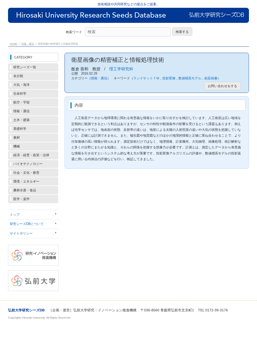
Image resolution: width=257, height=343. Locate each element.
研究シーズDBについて (27, 224)
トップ (15, 214)
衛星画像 (210, 78)
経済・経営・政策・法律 (31, 155)
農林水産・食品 (24, 190)
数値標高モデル (189, 78)
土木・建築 (21, 120)
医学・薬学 (21, 199)
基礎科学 (19, 129)
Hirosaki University (33, 317)
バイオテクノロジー (28, 164)
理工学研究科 (121, 69)
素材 (16, 137)
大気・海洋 (21, 85)
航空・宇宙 (21, 102)
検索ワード (74, 32)
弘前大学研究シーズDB (26, 310)
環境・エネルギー (26, 181)
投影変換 (168, 78)
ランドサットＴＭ (146, 78)
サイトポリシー (21, 233)
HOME (13, 43)
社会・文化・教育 (26, 173)
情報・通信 (27, 43)
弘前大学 (33, 280)
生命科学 (19, 93)
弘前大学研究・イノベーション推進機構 (33, 255)
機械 (16, 146)
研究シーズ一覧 (24, 67)
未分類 (18, 76)
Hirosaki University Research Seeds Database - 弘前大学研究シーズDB (128, 19)
